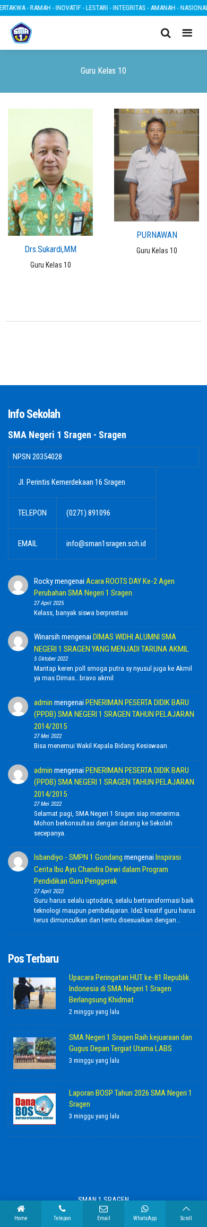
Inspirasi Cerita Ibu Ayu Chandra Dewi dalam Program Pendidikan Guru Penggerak (107, 869)
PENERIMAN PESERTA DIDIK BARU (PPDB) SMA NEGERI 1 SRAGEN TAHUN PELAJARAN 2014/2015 (114, 714)
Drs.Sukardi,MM (50, 249)
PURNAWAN (156, 235)
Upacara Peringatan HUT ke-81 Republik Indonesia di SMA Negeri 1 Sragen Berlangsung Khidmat (129, 988)
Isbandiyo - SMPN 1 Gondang (78, 857)
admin (43, 702)
